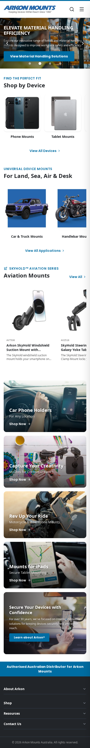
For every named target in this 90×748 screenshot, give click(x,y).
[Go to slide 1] (30, 63)
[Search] (71, 9)
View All (75, 277)
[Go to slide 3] (50, 63)
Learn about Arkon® (29, 637)
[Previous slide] (7, 43)
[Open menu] (81, 9)
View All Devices (43, 150)
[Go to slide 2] (40, 63)
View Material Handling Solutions (39, 56)
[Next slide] (82, 43)
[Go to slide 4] (60, 63)
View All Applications (43, 250)
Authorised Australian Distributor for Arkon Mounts (45, 669)
